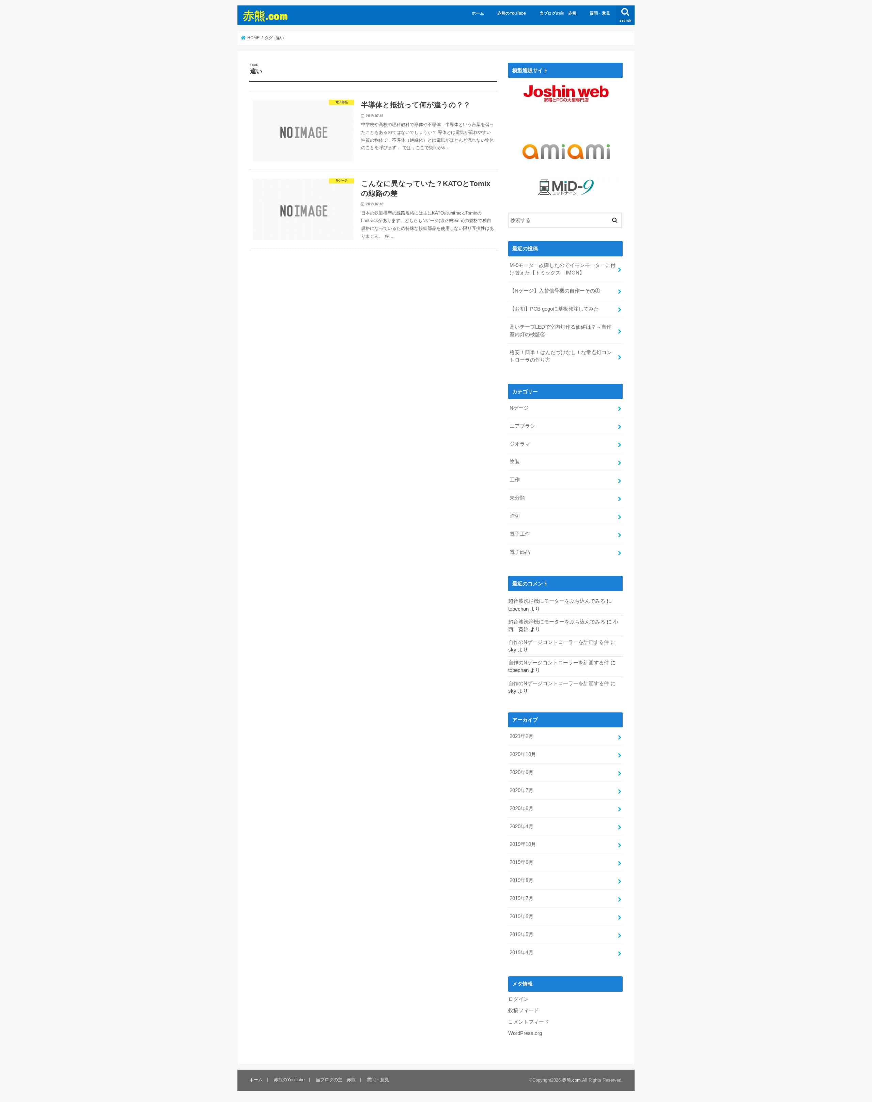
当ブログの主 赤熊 (558, 13)
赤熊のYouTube (511, 13)
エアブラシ (522, 426)
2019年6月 (521, 916)
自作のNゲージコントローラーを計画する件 (558, 642)
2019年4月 (521, 952)
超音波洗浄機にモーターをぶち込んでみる (556, 601)
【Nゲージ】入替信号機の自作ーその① (555, 291)
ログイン (518, 999)
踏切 (515, 516)
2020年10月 (523, 754)
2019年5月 (521, 934)
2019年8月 (521, 880)
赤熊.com (265, 15)
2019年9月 (521, 862)
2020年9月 (521, 772)
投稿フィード (523, 1010)
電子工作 (520, 534)
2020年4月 (521, 826)
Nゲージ (519, 408)
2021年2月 (521, 736)
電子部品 (520, 552)
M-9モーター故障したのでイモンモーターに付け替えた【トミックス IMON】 (563, 269)
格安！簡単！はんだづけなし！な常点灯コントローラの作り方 (561, 356)
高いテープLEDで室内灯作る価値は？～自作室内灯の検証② (560, 330)
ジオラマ (520, 444)
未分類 (517, 498)
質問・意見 (600, 13)
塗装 (515, 462)
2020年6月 (521, 808)
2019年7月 (521, 898)
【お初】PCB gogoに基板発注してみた (554, 309)
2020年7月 (521, 790)
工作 (515, 480)
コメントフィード (528, 1022)
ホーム (478, 13)
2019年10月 (523, 844)
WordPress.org (525, 1033)
